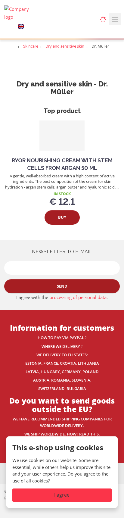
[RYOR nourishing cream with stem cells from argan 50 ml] (62, 135)
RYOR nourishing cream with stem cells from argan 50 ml (62, 164)
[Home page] (19, 13)
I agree (62, 494)
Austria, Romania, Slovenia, (62, 380)
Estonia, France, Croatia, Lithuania (62, 363)
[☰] (115, 19)
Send (62, 286)
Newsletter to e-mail (62, 251)
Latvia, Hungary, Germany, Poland (62, 371)
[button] (21, 26)
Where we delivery (61, 346)
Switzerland (51, 388)
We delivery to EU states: (62, 354)
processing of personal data (78, 297)
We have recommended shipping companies (58, 419)
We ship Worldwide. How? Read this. (62, 434)
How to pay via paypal (61, 337)
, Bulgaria (75, 388)
